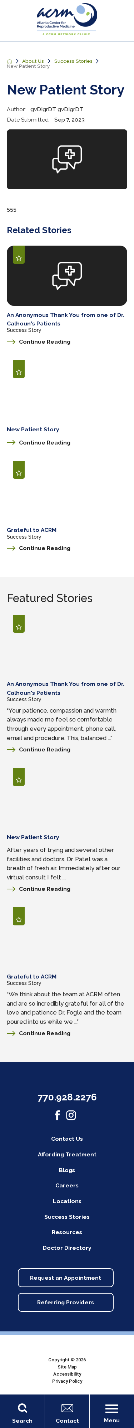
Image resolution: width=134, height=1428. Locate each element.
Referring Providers (65, 1302)
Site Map (67, 1367)
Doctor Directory (67, 1247)
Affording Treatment (67, 1154)
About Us (33, 61)
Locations (67, 1201)
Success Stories (73, 61)
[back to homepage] (10, 61)
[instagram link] (71, 1115)
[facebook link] (57, 1115)
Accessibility (67, 1374)
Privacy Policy (67, 1381)
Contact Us (67, 1138)
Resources (67, 1232)
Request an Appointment (65, 1277)
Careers (67, 1185)
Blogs (67, 1170)
